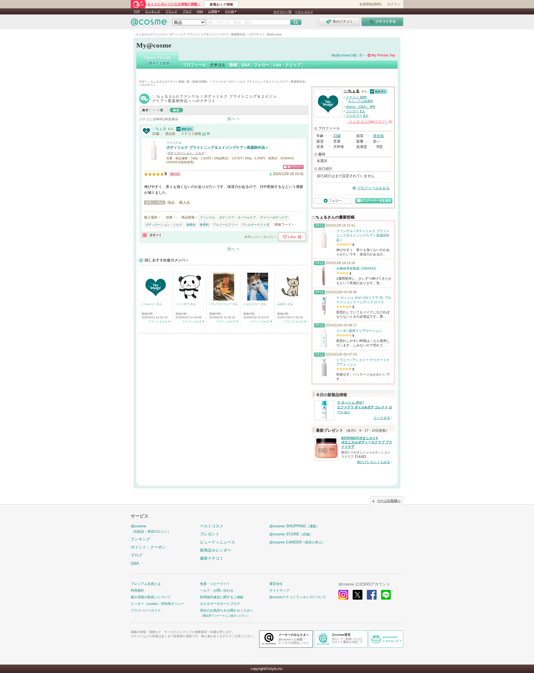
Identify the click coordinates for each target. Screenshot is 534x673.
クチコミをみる (158, 321)
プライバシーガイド (146, 610)
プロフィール (194, 65)
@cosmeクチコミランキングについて (297, 597)
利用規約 (137, 590)
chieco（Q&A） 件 (360, 107)
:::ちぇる (159, 128)
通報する (153, 235)
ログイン (393, 4)
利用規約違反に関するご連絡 (221, 597)
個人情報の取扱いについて (151, 597)
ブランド (171, 11)
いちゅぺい (149, 304)
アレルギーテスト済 (255, 224)
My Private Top (383, 55)
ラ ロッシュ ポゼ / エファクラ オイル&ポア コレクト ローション (364, 407)
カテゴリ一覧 (282, 11)
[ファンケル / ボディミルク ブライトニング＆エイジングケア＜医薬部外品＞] (154, 157)
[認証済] (184, 128)
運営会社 (276, 584)
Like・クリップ (287, 65)
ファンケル (174, 142)
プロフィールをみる (373, 188)
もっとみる (382, 418)
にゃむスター (252, 304)
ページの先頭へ (388, 501)
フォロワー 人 (357, 116)
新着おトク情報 (221, 4)
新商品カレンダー (215, 550)
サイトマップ (279, 590)
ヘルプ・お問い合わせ (216, 590)
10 (204, 134)
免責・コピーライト (215, 584)
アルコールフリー (225, 224)
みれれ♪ (282, 304)
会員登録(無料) (370, 4)
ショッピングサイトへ (293, 167)
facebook (372, 595)
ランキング (152, 11)
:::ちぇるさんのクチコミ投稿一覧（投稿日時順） (178, 81)
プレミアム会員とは (146, 584)
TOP (137, 11)
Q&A (200, 11)
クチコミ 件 (356, 97)
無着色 (191, 224)
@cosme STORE (291, 534)
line (386, 595)
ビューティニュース (217, 542)
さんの (369, 122)
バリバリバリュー (221, 304)
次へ (231, 118)
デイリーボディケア (274, 217)
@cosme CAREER (297, 542)
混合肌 (378, 136)
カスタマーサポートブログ (220, 604)
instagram (343, 595)
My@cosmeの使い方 (347, 55)
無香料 (204, 224)
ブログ (187, 11)
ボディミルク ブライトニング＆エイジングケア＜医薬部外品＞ (217, 147)
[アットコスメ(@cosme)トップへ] (149, 23)
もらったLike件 (360, 101)
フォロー (261, 65)
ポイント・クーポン (148, 547)
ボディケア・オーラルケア (237, 217)
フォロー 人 (355, 111)
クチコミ (218, 65)
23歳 (337, 136)
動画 (233, 65)
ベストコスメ (304, 11)
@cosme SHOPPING (294, 526)
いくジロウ (182, 304)
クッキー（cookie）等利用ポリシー (157, 604)
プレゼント (209, 534)
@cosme (151, 528)
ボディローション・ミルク (186, 153)
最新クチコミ (211, 558)
